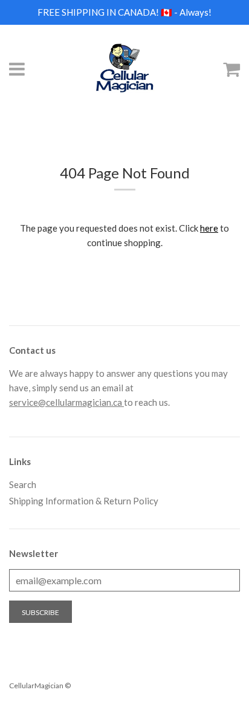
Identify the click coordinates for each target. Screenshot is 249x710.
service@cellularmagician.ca (66, 402)
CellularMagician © (40, 685)
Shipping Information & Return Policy (83, 500)
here (209, 228)
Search (22, 484)
